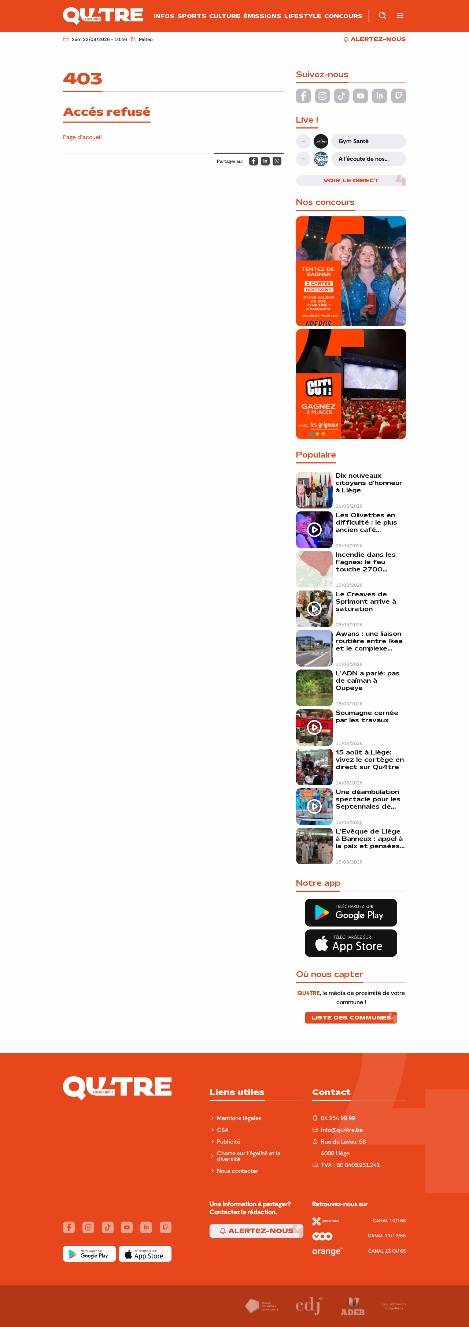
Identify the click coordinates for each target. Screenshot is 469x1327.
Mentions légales (240, 1118)
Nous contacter (237, 1170)
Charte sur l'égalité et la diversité (249, 1156)
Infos (164, 16)
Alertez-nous (259, 1231)
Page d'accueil (82, 137)
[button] (400, 16)
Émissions (262, 16)
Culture (224, 16)
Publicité (228, 1141)
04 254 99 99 (338, 1118)
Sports (191, 16)
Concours (343, 16)
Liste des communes (351, 1017)
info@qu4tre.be (342, 1129)
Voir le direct (351, 180)
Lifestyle (302, 16)
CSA (223, 1129)
